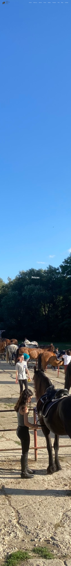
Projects (54, 2)
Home (30, 2)
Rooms (40, 2)
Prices (45, 2)
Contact (66, 2)
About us (35, 2)
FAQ (58, 2)
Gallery (49, 2)
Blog (62, 2)
